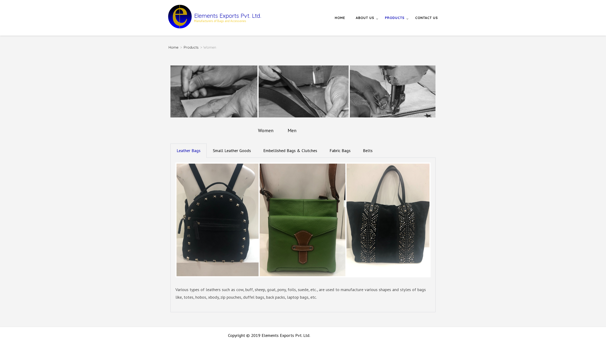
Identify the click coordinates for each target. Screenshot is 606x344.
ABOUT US (365, 18)
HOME (340, 18)
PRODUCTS (395, 18)
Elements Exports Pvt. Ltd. (227, 15)
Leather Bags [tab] (189, 150)
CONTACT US (426, 18)
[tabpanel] (303, 235)
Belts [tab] (368, 150)
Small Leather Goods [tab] (232, 150)
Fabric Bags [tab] (340, 150)
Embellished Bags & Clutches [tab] (290, 150)
